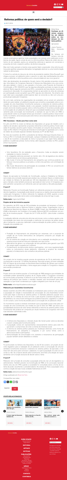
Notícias (26, 451)
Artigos (26, 448)
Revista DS (27, 456)
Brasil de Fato (22, 375)
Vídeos (27, 469)
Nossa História (27, 441)
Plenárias (26, 459)
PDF (15, 389)
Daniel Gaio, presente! (31, 407)
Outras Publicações (26, 462)
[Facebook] (55, 4)
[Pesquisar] (63, 7)
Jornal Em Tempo (27, 460)
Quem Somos (26, 439)
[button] (33, 12)
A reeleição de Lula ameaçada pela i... (51, 407)
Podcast (26, 471)
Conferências (26, 457)
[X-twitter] (60, 4)
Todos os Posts (26, 463)
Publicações (26, 454)
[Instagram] (57, 4)
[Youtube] (62, 4)
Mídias (26, 466)
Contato (26, 474)
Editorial (26, 445)
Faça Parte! (26, 442)
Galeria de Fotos (26, 468)
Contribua (26, 477)
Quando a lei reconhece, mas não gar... (14, 407)
